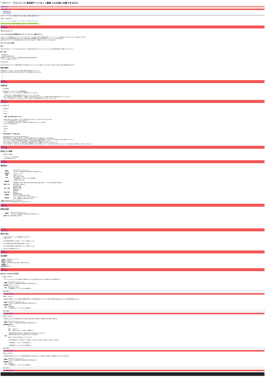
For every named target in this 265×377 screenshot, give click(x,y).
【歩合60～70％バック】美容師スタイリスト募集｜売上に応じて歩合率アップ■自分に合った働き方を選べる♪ (30, 318)
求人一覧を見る (4, 9)
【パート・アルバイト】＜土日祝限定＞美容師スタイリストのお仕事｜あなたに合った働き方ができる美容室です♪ (31, 279)
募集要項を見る (4, 6)
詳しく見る (6, 291)
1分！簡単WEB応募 (8, 293)
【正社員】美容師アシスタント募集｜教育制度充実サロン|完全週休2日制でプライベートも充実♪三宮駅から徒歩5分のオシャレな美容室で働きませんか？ (41, 299)
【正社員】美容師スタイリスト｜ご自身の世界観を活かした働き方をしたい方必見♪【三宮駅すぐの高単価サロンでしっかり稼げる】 (36, 355)
